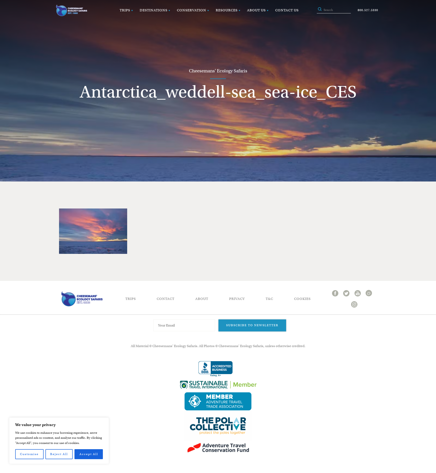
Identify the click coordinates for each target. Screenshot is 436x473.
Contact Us (287, 10)
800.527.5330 (368, 10)
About (201, 299)
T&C (269, 299)
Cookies (302, 299)
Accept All (88, 454)
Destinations (153, 10)
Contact (165, 299)
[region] (59, 440)
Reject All (59, 454)
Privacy (237, 299)
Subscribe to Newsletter (252, 325)
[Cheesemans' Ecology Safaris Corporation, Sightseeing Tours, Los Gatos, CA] (215, 369)
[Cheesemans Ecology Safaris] (71, 10)
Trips (125, 10)
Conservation (191, 10)
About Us (256, 10)
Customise (29, 454)
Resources (227, 10)
